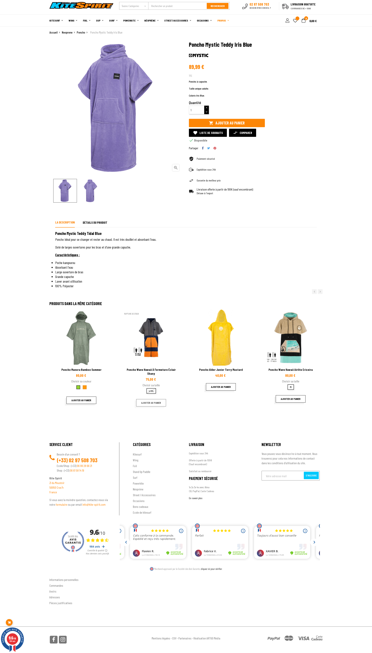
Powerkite (138, 483)
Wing (135, 460)
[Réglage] (287, 21)
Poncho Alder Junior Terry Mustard (221, 369)
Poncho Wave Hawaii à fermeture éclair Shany (151, 371)
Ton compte (56, 573)
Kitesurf (137, 454)
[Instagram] (63, 640)
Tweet (208, 148)
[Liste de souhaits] (295, 21)
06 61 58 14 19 (77, 470)
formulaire (62, 504)
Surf (135, 477)
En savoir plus (195, 498)
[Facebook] (54, 640)
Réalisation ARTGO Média (207, 638)
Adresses (54, 597)
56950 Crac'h (56, 487)
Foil (135, 466)
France (53, 492)
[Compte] (318, 12)
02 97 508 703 (83, 460)
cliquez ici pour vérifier (211, 568)
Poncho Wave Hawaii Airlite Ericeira (291, 369)
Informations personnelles (63, 579)
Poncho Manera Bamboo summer (81, 369)
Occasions (139, 501)
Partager (203, 148)
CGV (174, 638)
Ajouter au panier (227, 123)
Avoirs (52, 591)
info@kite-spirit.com (94, 504)
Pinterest (215, 148)
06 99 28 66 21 (84, 466)
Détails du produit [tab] (95, 222)
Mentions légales (161, 638)
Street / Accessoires (144, 495)
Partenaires (184, 638)
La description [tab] (65, 222)
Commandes (56, 585)
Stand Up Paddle (141, 472)
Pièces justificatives (60, 603)
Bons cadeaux (140, 506)
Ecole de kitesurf (142, 512)
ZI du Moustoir (57, 483)
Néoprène (138, 489)
